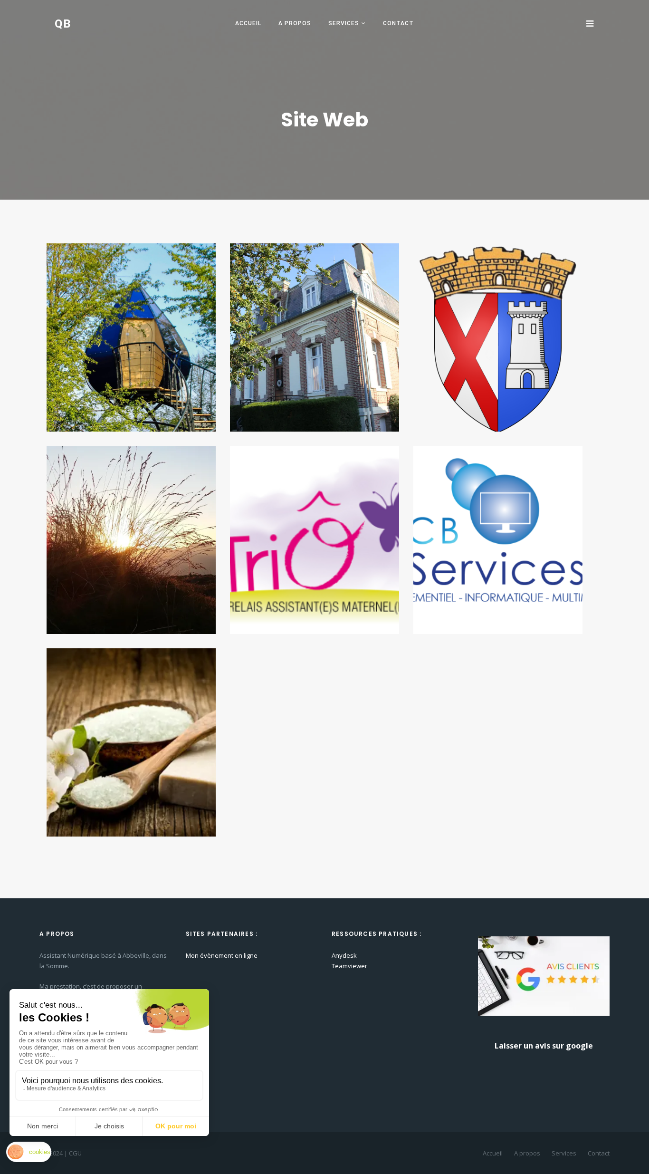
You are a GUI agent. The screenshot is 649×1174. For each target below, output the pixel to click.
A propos (294, 23)
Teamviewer (349, 966)
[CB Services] (497, 539)
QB (63, 23)
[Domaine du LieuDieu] (131, 336)
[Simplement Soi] (131, 741)
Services (343, 23)
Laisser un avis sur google (544, 1045)
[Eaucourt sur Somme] (497, 336)
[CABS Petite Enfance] (314, 539)
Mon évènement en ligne (222, 955)
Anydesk (344, 955)
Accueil (248, 23)
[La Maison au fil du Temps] (314, 336)
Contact (398, 23)
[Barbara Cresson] (131, 539)
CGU (75, 1153)
